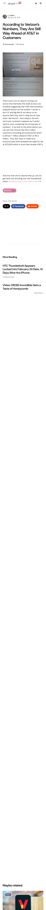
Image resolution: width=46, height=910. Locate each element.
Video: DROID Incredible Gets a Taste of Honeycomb (22, 286)
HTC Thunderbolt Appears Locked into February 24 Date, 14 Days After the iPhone (23, 269)
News (8, 895)
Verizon (10, 190)
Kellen (12, 15)
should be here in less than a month (24, 181)
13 (8, 44)
